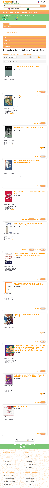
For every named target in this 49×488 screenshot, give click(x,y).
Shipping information (32, 464)
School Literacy (8, 484)
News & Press (8, 464)
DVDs (17, 12)
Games (24, 12)
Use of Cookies (30, 481)
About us (6, 456)
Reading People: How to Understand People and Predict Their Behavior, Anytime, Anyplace (29, 254)
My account (7, 458)
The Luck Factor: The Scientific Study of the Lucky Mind (29, 192)
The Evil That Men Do (20, 406)
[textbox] (22, 6)
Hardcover (12, 113)
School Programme (9, 481)
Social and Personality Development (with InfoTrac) (27, 315)
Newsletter (7, 461)
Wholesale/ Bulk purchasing (12, 475)
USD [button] (41, 1)
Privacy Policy (30, 478)
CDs (11, 12)
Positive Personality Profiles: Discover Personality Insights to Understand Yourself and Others (29, 375)
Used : (37, 91)
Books (5, 12)
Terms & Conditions (31, 475)
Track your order (31, 458)
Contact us (29, 461)
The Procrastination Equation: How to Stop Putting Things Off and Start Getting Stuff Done (29, 283)
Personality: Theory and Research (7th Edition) (28, 96)
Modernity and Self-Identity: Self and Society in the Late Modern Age (29, 224)
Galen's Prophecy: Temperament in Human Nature (27, 67)
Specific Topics (8, 29)
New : (25, 219)
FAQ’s (28, 456)
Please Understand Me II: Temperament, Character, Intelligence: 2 (26, 161)
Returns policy (30, 467)
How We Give (33, 12)
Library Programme (9, 478)
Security (28, 484)
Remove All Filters (6, 23)
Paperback (12, 144)
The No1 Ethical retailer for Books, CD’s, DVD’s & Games (19, 15)
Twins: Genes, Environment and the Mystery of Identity (28, 128)
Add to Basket (43, 91)
